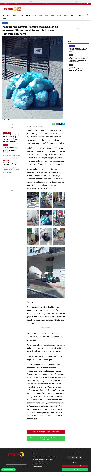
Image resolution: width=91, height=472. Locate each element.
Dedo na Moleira (7, 132)
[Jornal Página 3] (12, 9)
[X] (60, 124)
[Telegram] (63, 124)
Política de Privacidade (16, 462)
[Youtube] (87, 3)
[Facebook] (84, 3)
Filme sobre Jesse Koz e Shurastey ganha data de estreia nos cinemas (77, 68)
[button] (87, 15)
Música (5, 145)
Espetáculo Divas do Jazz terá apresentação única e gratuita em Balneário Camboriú (11, 149)
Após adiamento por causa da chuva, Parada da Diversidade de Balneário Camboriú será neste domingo (78, 59)
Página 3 (31, 126)
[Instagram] (78, 3)
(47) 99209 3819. (38, 465)
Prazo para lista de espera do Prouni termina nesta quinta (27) (78, 49)
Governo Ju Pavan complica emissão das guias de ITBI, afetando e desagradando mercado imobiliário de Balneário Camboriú (11, 138)
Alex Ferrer (6, 160)
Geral (71, 54)
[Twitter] (81, 3)
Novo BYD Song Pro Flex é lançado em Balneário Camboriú (11, 164)
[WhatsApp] (53, 124)
